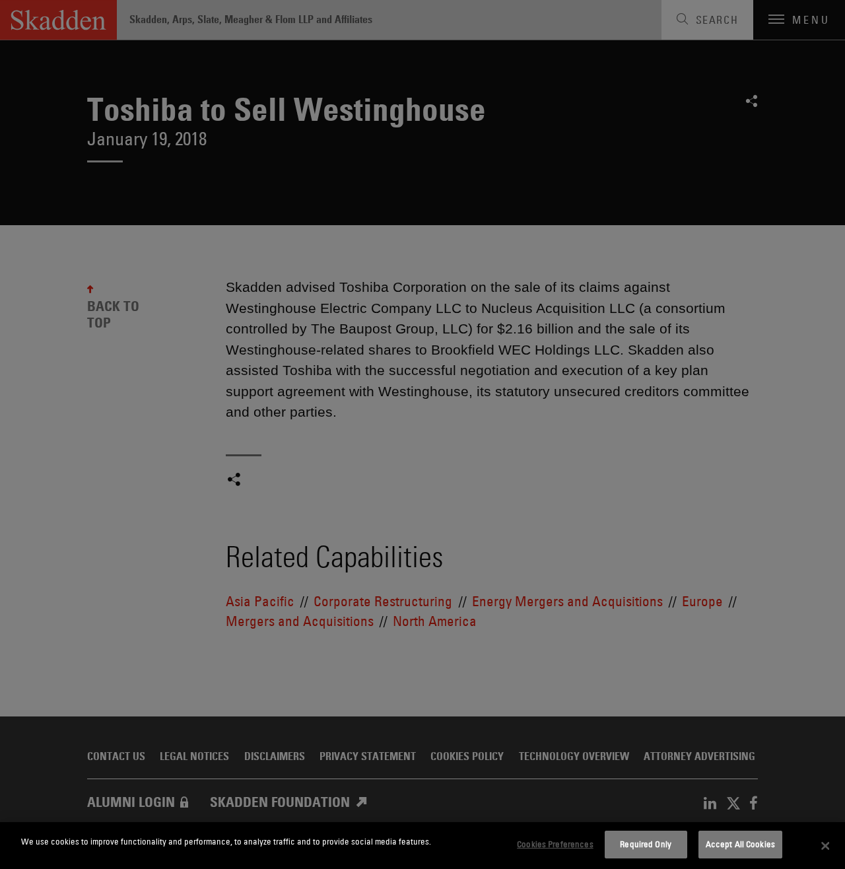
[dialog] (422, 845)
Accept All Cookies (740, 844)
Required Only (645, 844)
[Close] (825, 846)
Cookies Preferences (555, 844)
